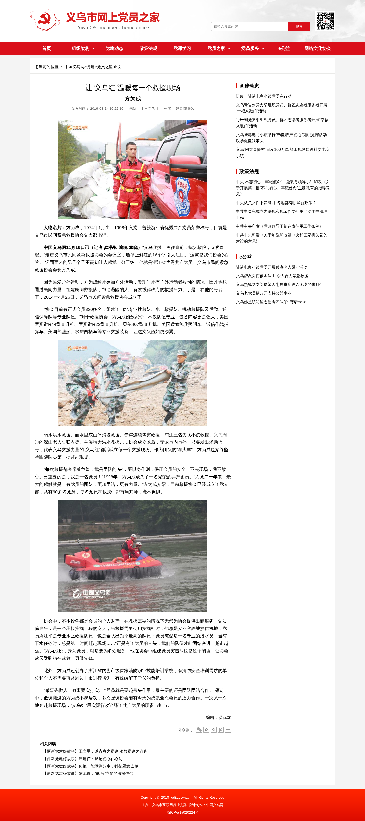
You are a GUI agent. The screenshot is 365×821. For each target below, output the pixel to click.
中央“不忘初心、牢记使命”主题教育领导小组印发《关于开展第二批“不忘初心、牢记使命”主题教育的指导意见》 (283, 188)
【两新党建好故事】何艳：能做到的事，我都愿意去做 (90, 766)
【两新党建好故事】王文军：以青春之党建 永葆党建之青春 (95, 751)
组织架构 (81, 48)
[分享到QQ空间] (206, 730)
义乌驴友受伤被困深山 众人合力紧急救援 (272, 276)
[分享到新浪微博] (214, 730)
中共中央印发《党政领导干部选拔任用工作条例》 (279, 226)
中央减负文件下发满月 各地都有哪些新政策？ (276, 203)
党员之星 (105, 67)
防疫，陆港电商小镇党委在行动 (264, 96)
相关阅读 (48, 744)
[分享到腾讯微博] (221, 730)
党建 (91, 67)
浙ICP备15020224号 (183, 812)
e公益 (284, 48)
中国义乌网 (74, 67)
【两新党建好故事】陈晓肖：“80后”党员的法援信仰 (88, 773)
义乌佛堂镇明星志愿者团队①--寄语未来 (271, 302)
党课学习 (182, 48)
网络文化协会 (317, 48)
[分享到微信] (199, 730)
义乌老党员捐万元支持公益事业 (264, 293)
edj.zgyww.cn (181, 797)
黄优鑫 (225, 717)
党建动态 (114, 48)
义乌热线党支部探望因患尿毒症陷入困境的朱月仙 (279, 284)
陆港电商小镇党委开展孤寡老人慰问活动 (271, 267)
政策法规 (148, 48)
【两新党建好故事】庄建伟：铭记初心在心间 (82, 759)
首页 (46, 48)
